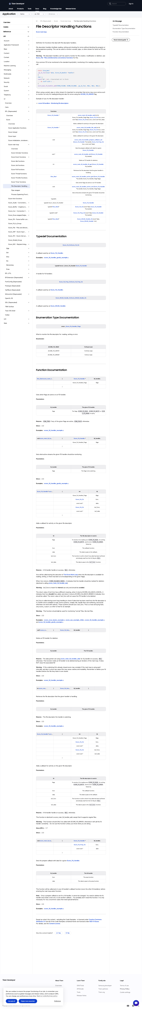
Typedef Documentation (121, 25)
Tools (78, 992)
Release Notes (81, 995)
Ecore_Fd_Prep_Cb (98, 142)
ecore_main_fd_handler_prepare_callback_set (88, 140)
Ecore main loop (41, 32)
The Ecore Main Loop (71, 575)
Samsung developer (105, 985)
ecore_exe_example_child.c (75, 620)
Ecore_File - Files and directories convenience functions (54, 58)
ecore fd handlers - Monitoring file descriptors (53, 103)
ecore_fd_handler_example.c (54, 430)
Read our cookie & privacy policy (47, 996)
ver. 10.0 (37, 14)
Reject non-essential (28, 1001)
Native (22, 14)
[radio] (58, 933)
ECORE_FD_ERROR (87, 94)
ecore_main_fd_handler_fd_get (82, 164)
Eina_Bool (53, 176)
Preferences (57, 1001)
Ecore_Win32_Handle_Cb (84, 219)
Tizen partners (103, 989)
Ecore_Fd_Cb (94, 117)
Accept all (11, 1001)
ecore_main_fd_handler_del (82, 154)
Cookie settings (125, 992)
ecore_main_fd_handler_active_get (82, 176)
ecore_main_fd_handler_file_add (86, 127)
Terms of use (124, 985)
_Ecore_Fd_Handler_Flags (73, 326)
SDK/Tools (80, 985)
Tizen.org (101, 992)
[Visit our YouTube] (128, 1006)
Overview (58, 985)
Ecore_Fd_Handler (53, 115)
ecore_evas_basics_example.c (54, 620)
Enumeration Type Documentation (124, 28)
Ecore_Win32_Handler (87, 221)
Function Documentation (121, 32)
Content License (54, 923)
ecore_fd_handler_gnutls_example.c (56, 257)
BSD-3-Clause (94, 921)
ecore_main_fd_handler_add (86, 115)
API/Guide (80, 989)
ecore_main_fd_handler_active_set (82, 186)
